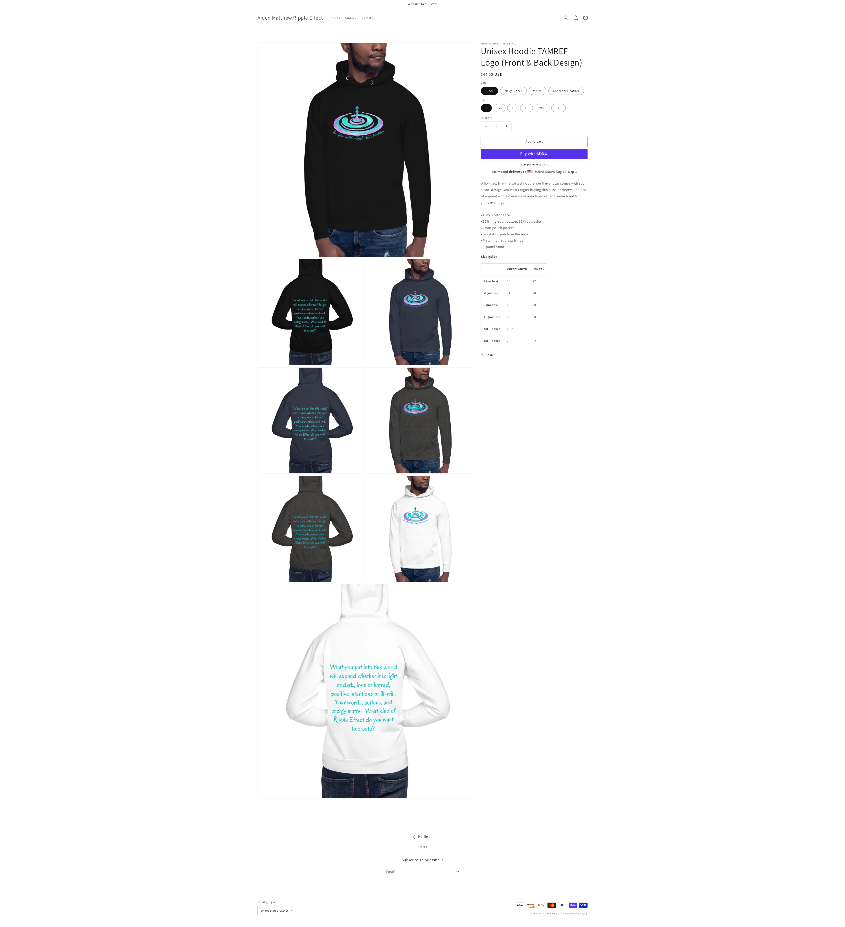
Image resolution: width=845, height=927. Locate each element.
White (537, 91)
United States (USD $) (274, 910)
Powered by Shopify (577, 913)
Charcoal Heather (566, 91)
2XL (542, 108)
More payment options (534, 164)
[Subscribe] (457, 872)
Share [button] (490, 355)
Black (489, 91)
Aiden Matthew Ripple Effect (551, 913)
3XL (558, 108)
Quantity (486, 118)
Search (422, 847)
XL (526, 108)
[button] (566, 17)
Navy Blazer (513, 91)
